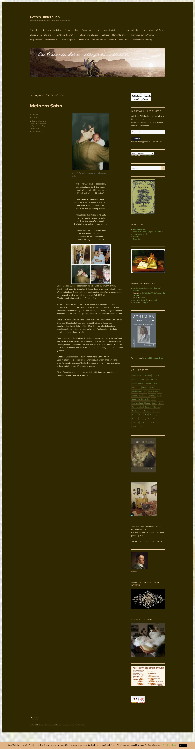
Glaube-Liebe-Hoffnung (40, 35)
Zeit (140, 427)
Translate (147, 156)
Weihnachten (156, 423)
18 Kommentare (36, 131)
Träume (135, 419)
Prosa (154, 403)
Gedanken (136, 387)
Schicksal (148, 407)
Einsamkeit (157, 375)
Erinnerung (42, 121)
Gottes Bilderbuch (45, 17)
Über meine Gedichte (51, 30)
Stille (141, 415)
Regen (161, 403)
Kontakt (112, 40)
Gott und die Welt (65, 35)
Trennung (153, 415)
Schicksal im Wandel (140, 234)
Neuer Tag (136, 239)
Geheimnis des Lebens (108, 30)
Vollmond (144, 423)
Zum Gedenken (35, 118)
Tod (146, 415)
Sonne (134, 415)
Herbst (134, 395)
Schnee (157, 407)
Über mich (50, 40)
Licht (141, 399)
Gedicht (33, 123)
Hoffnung (142, 395)
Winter (134, 427)
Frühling (148, 383)
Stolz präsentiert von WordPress (74, 725)
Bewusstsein (136, 375)
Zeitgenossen (36, 40)
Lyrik (31, 126)
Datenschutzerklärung (142, 40)
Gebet (156, 383)
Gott (145, 391)
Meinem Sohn (46, 106)
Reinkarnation (137, 407)
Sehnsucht (146, 411)
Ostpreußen (83, 40)
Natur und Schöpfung (153, 30)
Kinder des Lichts (139, 229)
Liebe (147, 399)
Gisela (135, 288)
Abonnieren (136, 139)
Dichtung (33, 121)
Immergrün (144, 303)
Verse (37, 128)
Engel (134, 379)
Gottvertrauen (154, 391)
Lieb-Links (123, 40)
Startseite (34, 30)
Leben (134, 399)
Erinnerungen (137, 383)
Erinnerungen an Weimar (142, 35)
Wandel (136, 237)
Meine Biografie (68, 40)
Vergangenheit (145, 419)
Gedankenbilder (72, 30)
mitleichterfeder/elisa (141, 300)
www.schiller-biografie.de (153, 358)
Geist (152, 387)
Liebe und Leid (131, 30)
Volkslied (135, 423)
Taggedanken (88, 30)
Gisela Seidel (41, 123)
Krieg (159, 395)
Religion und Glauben (89, 35)
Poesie (32, 128)
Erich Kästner (152, 379)
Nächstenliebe (137, 403)
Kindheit (152, 395)
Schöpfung (136, 411)
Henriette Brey (119, 35)
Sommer (156, 411)
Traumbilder (97, 40)
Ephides (105, 35)
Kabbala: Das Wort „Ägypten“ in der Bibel (148, 232)
